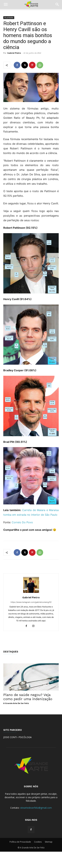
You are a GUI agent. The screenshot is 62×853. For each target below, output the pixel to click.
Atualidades (8, 17)
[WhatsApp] (40, 65)
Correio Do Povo (22, 522)
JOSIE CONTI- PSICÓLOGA (17, 737)
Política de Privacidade (20, 841)
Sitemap (48, 841)
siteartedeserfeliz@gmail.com (36, 807)
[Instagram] (34, 626)
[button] (5, 4)
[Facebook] (17, 65)
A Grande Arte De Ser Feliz (16, 703)
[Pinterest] (32, 65)
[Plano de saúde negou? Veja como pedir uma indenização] (31, 677)
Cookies (38, 841)
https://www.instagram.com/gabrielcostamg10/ (31, 602)
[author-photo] (31, 592)
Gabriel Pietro (14, 53)
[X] (24, 65)
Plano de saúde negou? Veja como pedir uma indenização (27, 697)
